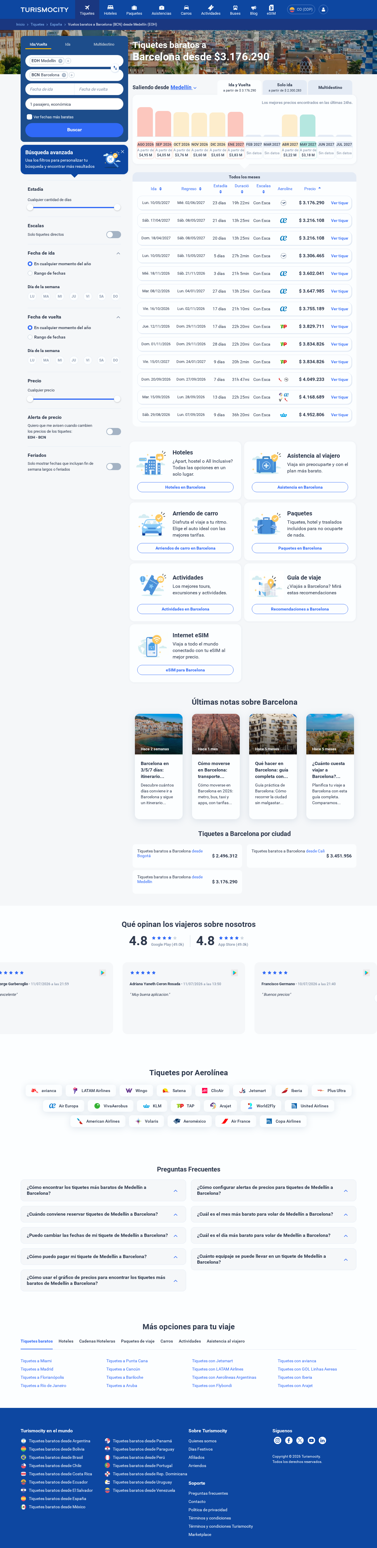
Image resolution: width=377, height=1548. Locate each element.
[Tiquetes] (44, 9)
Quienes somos (202, 1441)
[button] (323, 9)
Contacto (197, 1501)
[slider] (30, 207)
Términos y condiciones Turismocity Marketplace (220, 1530)
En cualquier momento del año (62, 263)
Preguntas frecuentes (208, 1493)
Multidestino (104, 44)
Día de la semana (44, 286)
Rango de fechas (49, 273)
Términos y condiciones (209, 1518)
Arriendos (197, 1465)
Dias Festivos (200, 1449)
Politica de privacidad (207, 1509)
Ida (67, 44)
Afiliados (196, 1457)
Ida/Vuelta (38, 44)
